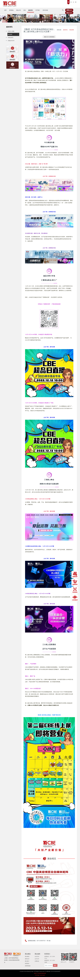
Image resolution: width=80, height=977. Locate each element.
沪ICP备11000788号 (40, 975)
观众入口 (69, 13)
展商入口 (69, 10)
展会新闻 (10, 34)
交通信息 (37, 961)
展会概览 (27, 956)
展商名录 (27, 958)
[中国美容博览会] (9, 3)
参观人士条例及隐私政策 (40, 973)
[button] (4, 18)
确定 (55, 965)
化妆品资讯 (10, 37)
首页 (5, 10)
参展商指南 (27, 965)
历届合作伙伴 (11, 40)
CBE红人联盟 (11, 31)
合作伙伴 (37, 958)
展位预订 (27, 961)
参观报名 (27, 963)
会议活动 (37, 956)
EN (71, 2)
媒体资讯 (9, 27)
